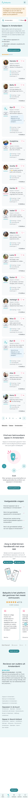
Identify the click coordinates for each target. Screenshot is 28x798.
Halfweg (16, 713)
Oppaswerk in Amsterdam (9, 703)
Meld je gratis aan (14, 50)
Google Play (20, 562)
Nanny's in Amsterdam (8, 699)
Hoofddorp (19, 721)
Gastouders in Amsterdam (9, 701)
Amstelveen (5, 709)
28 (20, 418)
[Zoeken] (3, 20)
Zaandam (12, 709)
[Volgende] (24, 418)
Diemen (18, 709)
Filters (23, 20)
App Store (9, 562)
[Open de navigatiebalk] (24, 2)
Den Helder (5, 727)
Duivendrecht (19, 711)
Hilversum (11, 723)
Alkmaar (4, 723)
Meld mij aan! (14, 651)
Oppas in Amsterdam (8, 696)
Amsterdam (5, 721)
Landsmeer (5, 715)
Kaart (15, 790)
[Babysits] (6, 2)
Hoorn (18, 725)
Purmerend (18, 723)
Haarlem (12, 721)
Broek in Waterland (7, 713)
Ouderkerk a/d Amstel (8, 711)
